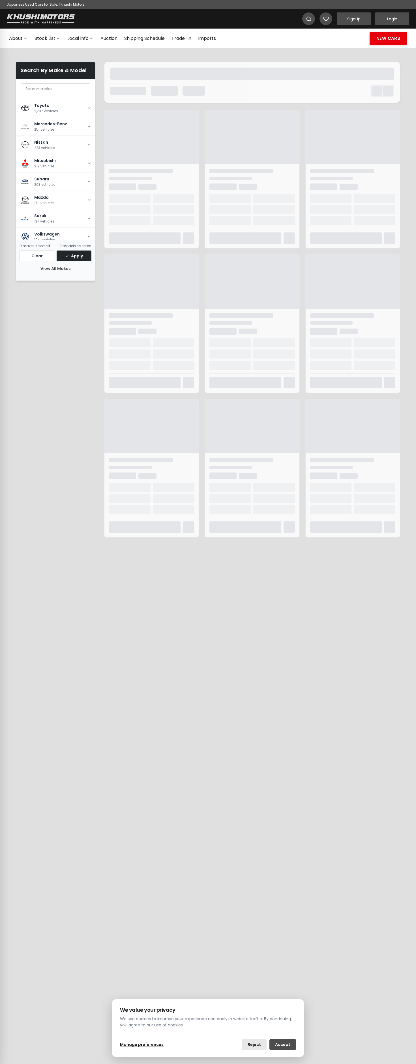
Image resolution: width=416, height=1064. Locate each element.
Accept (282, 1044)
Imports (207, 38)
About (16, 38)
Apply (77, 256)
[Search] (308, 18)
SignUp (354, 19)
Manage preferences (142, 1044)
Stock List (45, 38)
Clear (37, 256)
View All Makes (55, 268)
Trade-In (181, 38)
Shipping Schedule (144, 38)
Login (392, 19)
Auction (108, 38)
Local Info (78, 38)
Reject (254, 1044)
